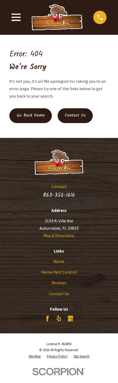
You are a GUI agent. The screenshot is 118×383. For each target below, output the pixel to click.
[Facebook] (47, 319)
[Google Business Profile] (71, 319)
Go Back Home (31, 115)
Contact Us (75, 115)
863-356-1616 (59, 195)
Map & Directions (58, 235)
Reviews (59, 282)
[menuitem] (35, 356)
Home (58, 261)
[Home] (57, 17)
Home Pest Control (59, 272)
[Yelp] (59, 319)
